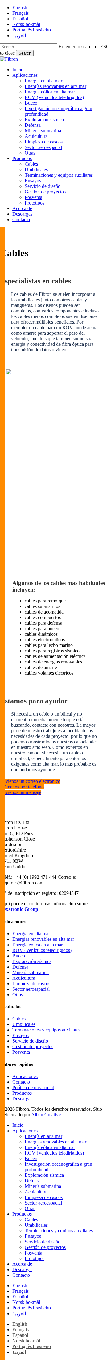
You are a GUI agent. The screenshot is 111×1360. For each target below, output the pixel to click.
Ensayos (20, 1035)
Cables (19, 1018)
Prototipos (34, 1258)
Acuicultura (23, 978)
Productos (22, 1093)
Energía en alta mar (31, 933)
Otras (17, 994)
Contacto (21, 1082)
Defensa (20, 966)
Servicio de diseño (30, 1041)
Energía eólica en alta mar (37, 944)
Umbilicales (23, 1024)
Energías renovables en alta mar (43, 939)
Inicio (17, 1125)
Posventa (21, 1052)
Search (24, 53)
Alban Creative (46, 1114)
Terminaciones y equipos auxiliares (46, 1029)
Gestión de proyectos (32, 1046)
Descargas (22, 1098)
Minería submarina (30, 972)
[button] (30, 781)
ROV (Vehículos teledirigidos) (42, 950)
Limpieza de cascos (31, 983)
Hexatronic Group (19, 909)
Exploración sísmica (31, 961)
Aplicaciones (25, 1076)
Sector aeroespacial (31, 989)
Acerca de (22, 1264)
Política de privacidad (33, 1087)
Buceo (18, 955)
